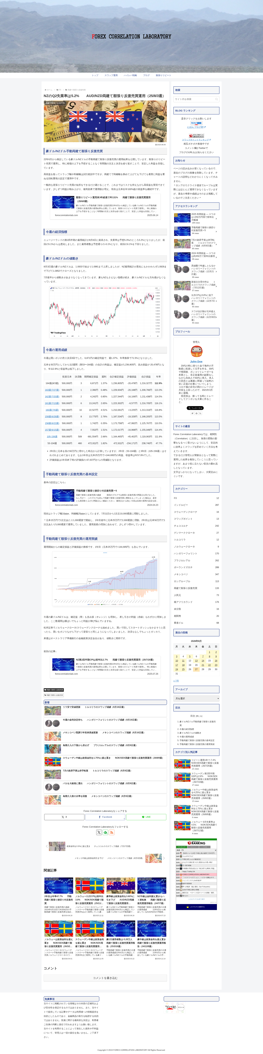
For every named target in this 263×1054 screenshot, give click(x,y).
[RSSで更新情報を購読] (111, 832)
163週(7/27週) (52, 390)
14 (203, 660)
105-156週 (52, 436)
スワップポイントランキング (195, 140)
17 (176, 665)
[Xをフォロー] (99, 832)
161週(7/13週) (52, 403)
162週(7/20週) (52, 396)
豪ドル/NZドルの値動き (190, 733)
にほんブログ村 (195, 127)
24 (176, 669)
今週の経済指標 (187, 729)
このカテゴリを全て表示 (196, 899)
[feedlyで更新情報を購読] (196, 413)
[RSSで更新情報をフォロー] (200, 413)
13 (196, 660)
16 (216, 660)
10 (176, 660)
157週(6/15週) (52, 430)
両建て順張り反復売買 (55, 690)
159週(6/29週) (52, 416)
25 (183, 669)
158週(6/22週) (52, 423)
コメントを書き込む (105, 977)
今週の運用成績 (187, 736)
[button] (216, 99)
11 (183, 660)
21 (203, 665)
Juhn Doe (196, 361)
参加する (213, 902)
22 (209, 665)
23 (216, 665)
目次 (192, 716)
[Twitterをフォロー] (192, 413)
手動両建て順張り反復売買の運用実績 (197, 744)
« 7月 (176, 681)
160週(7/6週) (52, 410)
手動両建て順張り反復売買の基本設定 (197, 740)
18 (183, 665)
